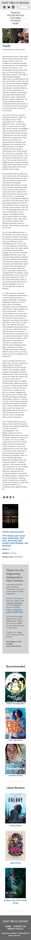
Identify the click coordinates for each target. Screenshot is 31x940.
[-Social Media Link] (4, 7)
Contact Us (19, 926)
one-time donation (15, 603)
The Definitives (15, 15)
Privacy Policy (16, 929)
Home (8, 926)
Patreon (15, 20)
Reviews (15, 12)
